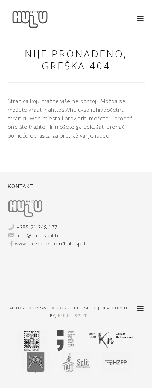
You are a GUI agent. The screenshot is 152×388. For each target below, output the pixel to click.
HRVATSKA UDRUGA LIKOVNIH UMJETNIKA (35, 19)
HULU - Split (72, 316)
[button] (140, 18)
